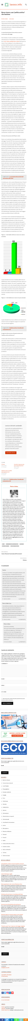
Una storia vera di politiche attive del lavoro (11, 904)
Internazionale (6, 819)
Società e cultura (6, 846)
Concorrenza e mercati (8, 783)
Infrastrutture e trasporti (8, 816)
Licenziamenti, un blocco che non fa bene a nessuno (12, 863)
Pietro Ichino (4, 18)
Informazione (6, 813)
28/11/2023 (11, 18)
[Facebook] (3, 993)
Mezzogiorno (6, 828)
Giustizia (4, 804)
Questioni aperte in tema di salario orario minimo (12, 914)
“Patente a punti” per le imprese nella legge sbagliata (13, 926)
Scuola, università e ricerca (8, 843)
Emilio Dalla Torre (5, 1010)
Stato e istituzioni (6, 849)
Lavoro (4, 825)
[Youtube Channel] (12, 993)
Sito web (3, 691)
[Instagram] (7, 993)
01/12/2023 (8, 641)
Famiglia (4, 795)
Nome (3, 678)
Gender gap (5, 801)
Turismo (4, 852)
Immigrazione (6, 807)
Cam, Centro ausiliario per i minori (11, 41)
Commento (4, 663)
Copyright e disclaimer (6, 974)
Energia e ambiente (7, 792)
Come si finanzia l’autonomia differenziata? (11, 553)
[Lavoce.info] (14, 4)
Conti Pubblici (6, 786)
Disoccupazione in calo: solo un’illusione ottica (11, 884)
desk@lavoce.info (5, 967)
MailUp (3, 1007)
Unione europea (6, 855)
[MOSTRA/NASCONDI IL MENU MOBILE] (2, 4)
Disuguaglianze (6, 789)
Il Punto (3, 464)
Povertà (4, 837)
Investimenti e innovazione (8, 822)
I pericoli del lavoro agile (6, 873)
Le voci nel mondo (5, 999)
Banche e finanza (6, 780)
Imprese (4, 810)
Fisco (4, 798)
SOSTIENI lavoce (10, 452)
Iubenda (3, 1008)
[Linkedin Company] (10, 993)
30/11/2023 (7, 619)
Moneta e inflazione (7, 831)
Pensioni (4, 834)
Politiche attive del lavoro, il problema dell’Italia (12, 894)
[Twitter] (5, 993)
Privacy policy (4, 976)
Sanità (4, 840)
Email (3, 685)
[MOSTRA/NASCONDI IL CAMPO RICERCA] (26, 4)
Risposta (23, 598)
